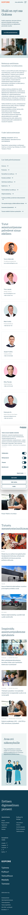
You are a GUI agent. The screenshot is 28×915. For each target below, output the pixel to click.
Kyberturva (4, 186)
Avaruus (3, 166)
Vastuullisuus (7, 876)
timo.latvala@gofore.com (9, 293)
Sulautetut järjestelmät (7, 207)
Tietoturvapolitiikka (6, 905)
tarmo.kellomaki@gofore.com (11, 263)
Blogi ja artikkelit (5, 822)
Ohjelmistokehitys (6, 194)
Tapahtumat (4, 825)
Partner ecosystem (20, 829)
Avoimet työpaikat (20, 827)
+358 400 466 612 (8, 418)
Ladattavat (3, 827)
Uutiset (3, 820)
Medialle (5, 880)
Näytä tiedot (20, 473)
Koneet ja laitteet (6, 178)
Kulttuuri (18, 824)
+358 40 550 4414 (8, 295)
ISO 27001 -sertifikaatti (6, 907)
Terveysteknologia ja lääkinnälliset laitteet (12, 203)
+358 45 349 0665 (8, 356)
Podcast (3, 829)
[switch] (24, 458)
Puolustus (4, 170)
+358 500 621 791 (8, 325)
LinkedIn (3, 843)
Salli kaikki (14, 477)
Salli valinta (14, 482)
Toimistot (5, 884)
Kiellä (14, 486)
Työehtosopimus (20, 831)
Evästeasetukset (5, 897)
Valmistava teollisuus (7, 182)
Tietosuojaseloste (5, 902)
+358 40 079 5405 (8, 386)
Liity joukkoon (19, 822)
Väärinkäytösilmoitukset (7, 900)
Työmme (5, 868)
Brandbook (4, 909)
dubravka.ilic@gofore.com (10, 416)
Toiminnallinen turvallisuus (8, 190)
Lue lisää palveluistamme (10, 32)
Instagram (3, 845)
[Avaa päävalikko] (21, 2)
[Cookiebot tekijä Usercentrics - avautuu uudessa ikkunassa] (20, 428)
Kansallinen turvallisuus (8, 174)
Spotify (3, 852)
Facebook (3, 847)
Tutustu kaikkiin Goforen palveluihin (11, 211)
